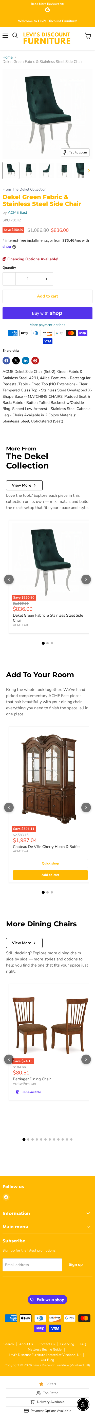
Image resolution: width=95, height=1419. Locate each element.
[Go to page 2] (47, 643)
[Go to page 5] (41, 1139)
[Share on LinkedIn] (25, 360)
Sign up (76, 1264)
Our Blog (47, 1360)
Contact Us (47, 1344)
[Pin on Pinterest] (35, 360)
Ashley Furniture (24, 1084)
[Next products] (86, 579)
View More (21, 485)
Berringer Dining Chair (32, 1079)
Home (8, 57)
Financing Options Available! (32, 259)
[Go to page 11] (67, 1139)
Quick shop (50, 863)
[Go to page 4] (37, 1139)
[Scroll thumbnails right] (88, 170)
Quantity (9, 268)
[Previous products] (9, 579)
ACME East (17, 212)
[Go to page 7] (50, 1139)
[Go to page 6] (45, 1139)
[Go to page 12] (71, 1139)
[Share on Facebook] (6, 360)
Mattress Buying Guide (45, 1349)
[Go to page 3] (52, 643)
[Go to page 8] (54, 1139)
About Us (26, 1344)
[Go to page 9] (58, 1139)
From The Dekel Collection (24, 189)
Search (9, 1344)
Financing (67, 1344)
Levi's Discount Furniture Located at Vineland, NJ (45, 1355)
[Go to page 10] (63, 1139)
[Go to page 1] (43, 643)
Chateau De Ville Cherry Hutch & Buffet (46, 846)
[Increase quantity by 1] (46, 279)
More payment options (47, 325)
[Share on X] (16, 360)
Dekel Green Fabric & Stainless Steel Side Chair (48, 618)
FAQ (83, 1344)
